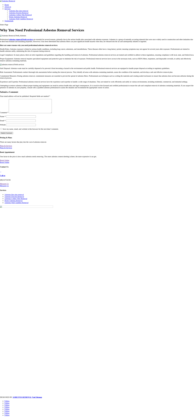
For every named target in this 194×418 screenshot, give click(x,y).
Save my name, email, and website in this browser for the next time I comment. (30, 129)
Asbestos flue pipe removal (18, 11)
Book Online (4, 160)
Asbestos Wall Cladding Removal (21, 19)
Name (3, 116)
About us (7, 7)
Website (3, 125)
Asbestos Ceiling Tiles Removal (20, 15)
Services (7, 9)
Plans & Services (6, 146)
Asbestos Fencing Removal (18, 13)
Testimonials (8, 21)
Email (3, 121)
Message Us (4, 184)
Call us (2, 176)
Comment (4, 113)
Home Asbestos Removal (18, 17)
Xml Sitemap (37, 397)
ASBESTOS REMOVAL (22, 397)
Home (6, 5)
